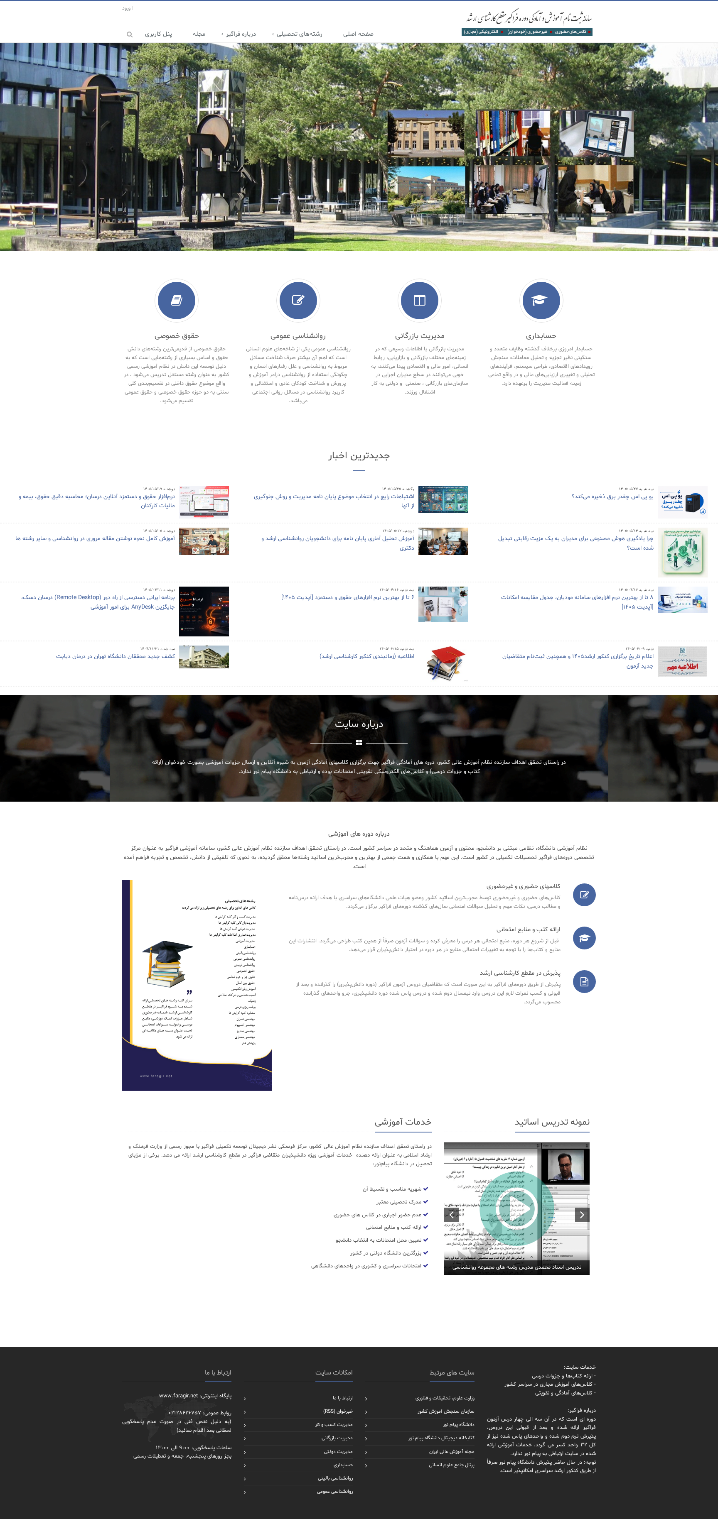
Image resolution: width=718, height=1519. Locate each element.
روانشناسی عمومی (335, 1491)
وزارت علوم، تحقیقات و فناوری (445, 1398)
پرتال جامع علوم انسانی (452, 1465)
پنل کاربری (158, 34)
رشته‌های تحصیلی (299, 34)
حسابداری (343, 1465)
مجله (199, 34)
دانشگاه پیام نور (459, 1424)
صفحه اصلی (358, 34)
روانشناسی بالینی (335, 1478)
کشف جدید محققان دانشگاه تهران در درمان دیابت (115, 656)
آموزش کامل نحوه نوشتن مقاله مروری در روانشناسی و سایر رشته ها (95, 539)
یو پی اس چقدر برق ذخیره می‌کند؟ (613, 497)
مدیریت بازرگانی (337, 1438)
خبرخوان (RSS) (338, 1411)
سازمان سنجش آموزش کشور (446, 1411)
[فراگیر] (526, 21)
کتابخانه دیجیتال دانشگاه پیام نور (441, 1438)
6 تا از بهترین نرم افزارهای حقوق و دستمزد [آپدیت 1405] (347, 598)
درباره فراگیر (241, 34)
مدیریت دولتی (338, 1451)
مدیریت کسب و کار (334, 1424)
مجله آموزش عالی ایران (452, 1451)
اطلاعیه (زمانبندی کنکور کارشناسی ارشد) (367, 656)
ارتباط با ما (343, 1398)
